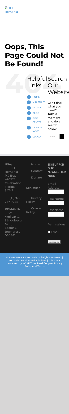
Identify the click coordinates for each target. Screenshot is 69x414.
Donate (36, 177)
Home (35, 164)
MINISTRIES (38, 102)
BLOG (35, 113)
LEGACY (37, 136)
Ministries (33, 188)
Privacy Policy (34, 200)
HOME (36, 96)
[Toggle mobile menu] (63, 9)
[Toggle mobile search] (57, 9)
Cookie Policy (33, 210)
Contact (37, 171)
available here (38, 260)
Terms (40, 266)
